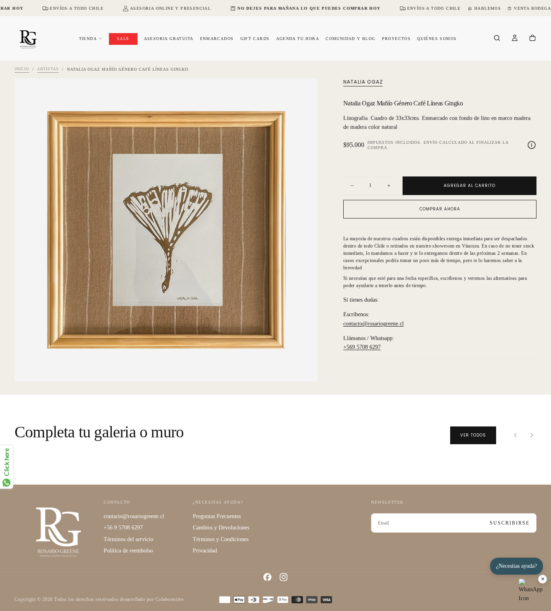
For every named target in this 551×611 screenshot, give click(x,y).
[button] (497, 38)
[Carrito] (532, 38)
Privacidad (205, 551)
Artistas (48, 69)
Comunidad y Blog (350, 38)
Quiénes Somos (437, 38)
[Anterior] (515, 435)
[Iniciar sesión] (515, 38)
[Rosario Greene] (58, 531)
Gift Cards (255, 38)
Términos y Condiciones (220, 539)
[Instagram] (283, 577)
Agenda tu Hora (297, 38)
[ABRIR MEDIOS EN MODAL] (304, 369)
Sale (123, 38)
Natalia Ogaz (363, 82)
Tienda (88, 38)
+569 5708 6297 (362, 347)
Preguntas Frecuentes (217, 516)
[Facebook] (267, 577)
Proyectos (396, 38)
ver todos (473, 435)
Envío (431, 142)
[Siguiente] (531, 435)
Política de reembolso (128, 551)
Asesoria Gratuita (169, 38)
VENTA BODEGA (532, 8)
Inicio (22, 69)
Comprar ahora (440, 209)
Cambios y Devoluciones (221, 528)
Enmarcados (217, 38)
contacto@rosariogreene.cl (373, 324)
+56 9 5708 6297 (123, 528)
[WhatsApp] (531, 591)
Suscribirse (510, 523)
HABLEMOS (487, 8)
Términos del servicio (128, 539)
